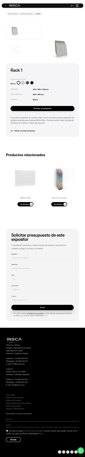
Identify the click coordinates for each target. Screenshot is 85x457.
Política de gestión (13, 406)
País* (13, 275)
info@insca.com (18, 364)
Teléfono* (15, 286)
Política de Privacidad (14, 398)
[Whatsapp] (80, 450)
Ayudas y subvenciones (15, 409)
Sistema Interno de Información (18, 403)
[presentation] (7, 185)
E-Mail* (14, 296)
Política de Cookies (13, 400)
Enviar (42, 307)
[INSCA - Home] (14, 5)
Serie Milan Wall (27, 13)
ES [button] (72, 6)
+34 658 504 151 (21, 361)
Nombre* (14, 254)
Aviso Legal (10, 395)
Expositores (13, 13)
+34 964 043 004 (21, 358)
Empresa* (14, 264)
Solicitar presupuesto (42, 108)
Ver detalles (24, 204)
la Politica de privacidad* (35, 313)
